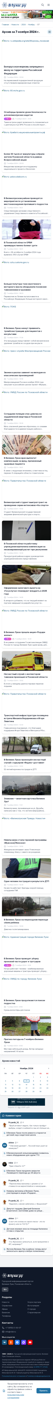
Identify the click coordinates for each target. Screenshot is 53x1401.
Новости (15, 25)
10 (47, 1081)
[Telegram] (17, 1342)
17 (47, 1085)
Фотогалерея (33, 1306)
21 (26, 1088)
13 (19, 1085)
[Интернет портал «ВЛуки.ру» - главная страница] (14, 5)
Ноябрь (31, 25)
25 (5, 1091)
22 (33, 1088)
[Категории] (49, 31)
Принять (43, 1390)
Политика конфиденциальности (38, 1376)
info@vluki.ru (10, 1332)
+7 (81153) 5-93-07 (13, 1328)
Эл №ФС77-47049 (41, 1367)
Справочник (7, 1306)
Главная (5, 25)
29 (33, 1091)
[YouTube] (30, 1342)
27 (19, 1091)
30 (40, 1091)
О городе (31, 1309)
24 (47, 1088)
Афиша (5, 1309)
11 (5, 1085)
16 (40, 1085)
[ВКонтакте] (4, 1342)
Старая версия (33, 1312)
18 (5, 1088)
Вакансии (6, 1312)
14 (26, 1085)
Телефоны (6, 1316)
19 (12, 1088)
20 (19, 1088)
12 (12, 1085)
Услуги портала (34, 1302)
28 (26, 1091)
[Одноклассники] (10, 1342)
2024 (23, 25)
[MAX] (23, 1342)
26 (12, 1091)
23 (40, 1088)
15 (33, 1085)
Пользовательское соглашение (13, 1376)
